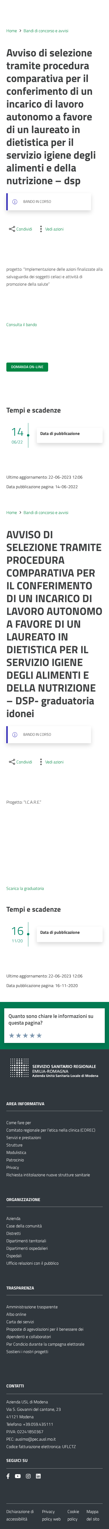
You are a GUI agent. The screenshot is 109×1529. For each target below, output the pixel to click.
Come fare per (18, 1122)
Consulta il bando (21, 324)
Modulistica (16, 1152)
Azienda (13, 1218)
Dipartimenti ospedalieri (27, 1248)
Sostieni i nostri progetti (27, 1351)
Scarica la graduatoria (25, 888)
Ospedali (13, 1255)
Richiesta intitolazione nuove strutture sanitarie (48, 1175)
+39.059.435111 (37, 1424)
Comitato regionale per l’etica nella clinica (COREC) (50, 1130)
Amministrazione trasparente (32, 1307)
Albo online (16, 1314)
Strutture (14, 1145)
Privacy (12, 1167)
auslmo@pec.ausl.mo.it (35, 1439)
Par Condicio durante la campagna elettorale (45, 1344)
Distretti (13, 1233)
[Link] (8, 1476)
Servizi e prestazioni (23, 1137)
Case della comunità (24, 1226)
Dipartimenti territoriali (26, 1241)
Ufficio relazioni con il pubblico (32, 1263)
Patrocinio (15, 1160)
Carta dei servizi (20, 1321)
